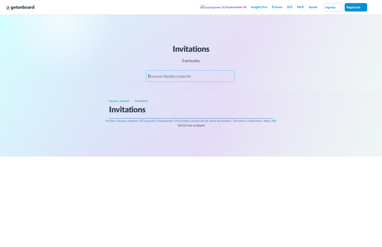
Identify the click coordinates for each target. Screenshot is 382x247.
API (274, 121)
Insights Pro (259, 7)
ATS (289, 7)
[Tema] (372, 7)
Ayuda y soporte (127, 121)
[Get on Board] (20, 7)
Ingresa (330, 7)
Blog (267, 121)
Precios (277, 7)
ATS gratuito (148, 121)
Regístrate (353, 7)
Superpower (165, 121)
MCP (300, 7)
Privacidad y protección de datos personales (203, 121)
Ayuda (313, 7)
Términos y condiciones (247, 121)
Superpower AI (235, 7)
